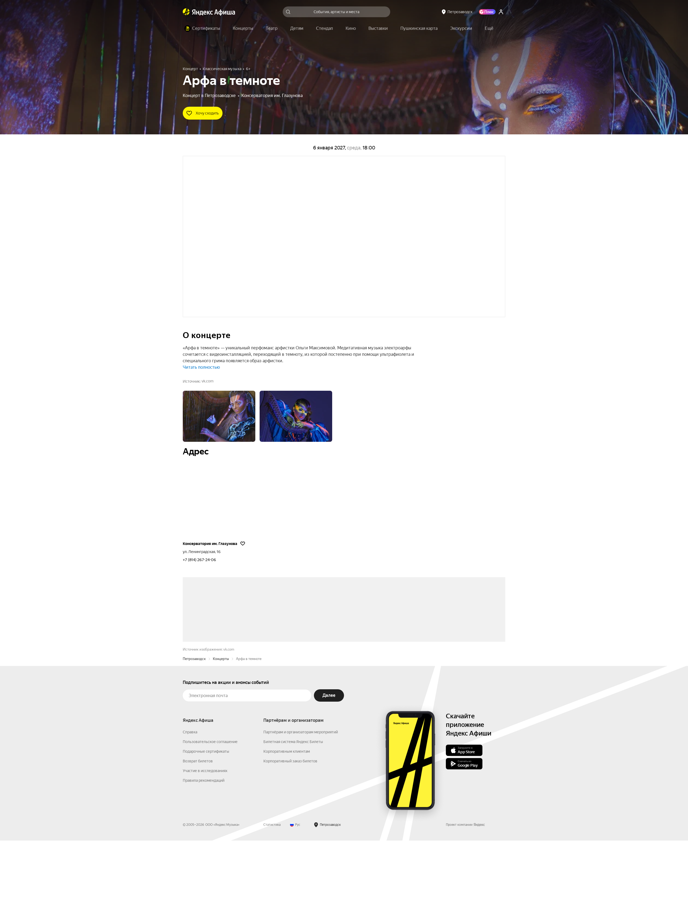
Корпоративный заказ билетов (290, 842)
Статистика (272, 906)
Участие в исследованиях (205, 852)
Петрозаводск (194, 740)
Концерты (221, 740)
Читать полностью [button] (201, 367)
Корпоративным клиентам (286, 833)
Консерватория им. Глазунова (272, 95)
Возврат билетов (198, 842)
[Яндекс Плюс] (487, 12)
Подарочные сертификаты (206, 833)
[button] (489, 28)
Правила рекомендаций (203, 862)
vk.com (207, 381)
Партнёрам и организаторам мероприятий (300, 813)
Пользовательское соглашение (210, 823)
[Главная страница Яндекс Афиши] (186, 11)
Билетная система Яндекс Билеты (293, 823)
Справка (190, 813)
